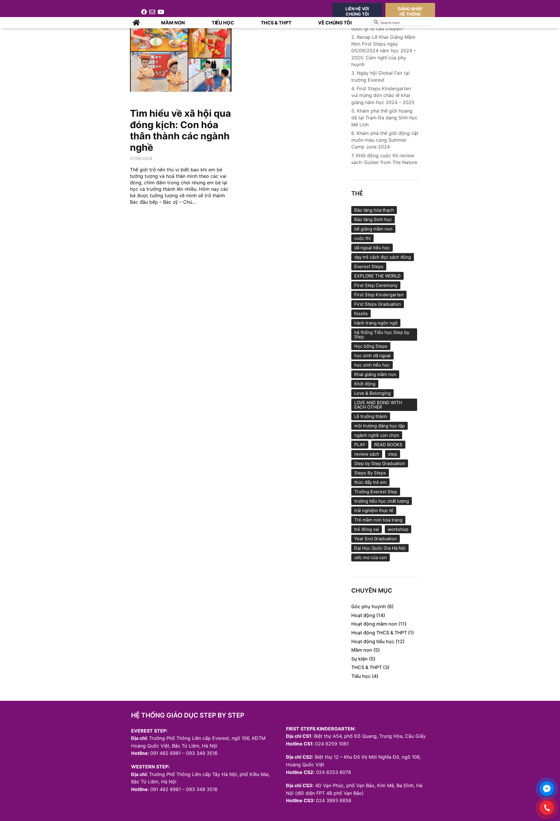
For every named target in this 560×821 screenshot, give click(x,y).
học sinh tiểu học (372, 365)
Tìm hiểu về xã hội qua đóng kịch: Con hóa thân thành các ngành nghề (180, 130)
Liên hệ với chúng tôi (357, 11)
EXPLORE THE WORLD (377, 276)
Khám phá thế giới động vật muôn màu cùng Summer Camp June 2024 (384, 140)
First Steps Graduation (377, 304)
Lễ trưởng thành (370, 416)
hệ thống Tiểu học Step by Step (381, 335)
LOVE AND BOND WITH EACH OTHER (378, 405)
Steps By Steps (370, 473)
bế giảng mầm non (373, 229)
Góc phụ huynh (368, 606)
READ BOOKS (388, 444)
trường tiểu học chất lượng (381, 501)
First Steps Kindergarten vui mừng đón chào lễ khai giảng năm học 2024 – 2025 (382, 95)
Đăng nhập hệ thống (410, 11)
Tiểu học (361, 676)
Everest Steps (368, 266)
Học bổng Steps (370, 346)
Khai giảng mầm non (375, 374)
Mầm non (361, 650)
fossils (361, 313)
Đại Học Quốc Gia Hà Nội (380, 548)
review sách (366, 454)
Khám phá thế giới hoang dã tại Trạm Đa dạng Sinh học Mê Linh (384, 117)
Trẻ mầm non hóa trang (378, 520)
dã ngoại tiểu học (372, 247)
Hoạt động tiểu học (372, 641)
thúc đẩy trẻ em (370, 482)
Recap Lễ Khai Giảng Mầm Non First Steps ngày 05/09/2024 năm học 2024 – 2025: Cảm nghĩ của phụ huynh (383, 50)
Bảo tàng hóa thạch (374, 210)
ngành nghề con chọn (376, 435)
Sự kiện (359, 659)
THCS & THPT (366, 667)
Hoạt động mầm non (374, 624)
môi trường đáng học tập (379, 426)
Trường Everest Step (375, 491)
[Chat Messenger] (546, 788)
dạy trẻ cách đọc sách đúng (382, 257)
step (392, 454)
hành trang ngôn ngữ (375, 323)
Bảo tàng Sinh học (373, 219)
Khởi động (364, 384)
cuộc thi (362, 238)
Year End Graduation (375, 538)
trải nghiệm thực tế (373, 510)
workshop (398, 529)
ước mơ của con (370, 557)
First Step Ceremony (375, 285)
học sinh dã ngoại (372, 355)
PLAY (359, 444)
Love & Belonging (372, 393)
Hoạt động (363, 615)
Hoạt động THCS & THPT (379, 633)
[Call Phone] (546, 807)
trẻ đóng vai (366, 529)
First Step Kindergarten (379, 294)
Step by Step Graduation (379, 463)
